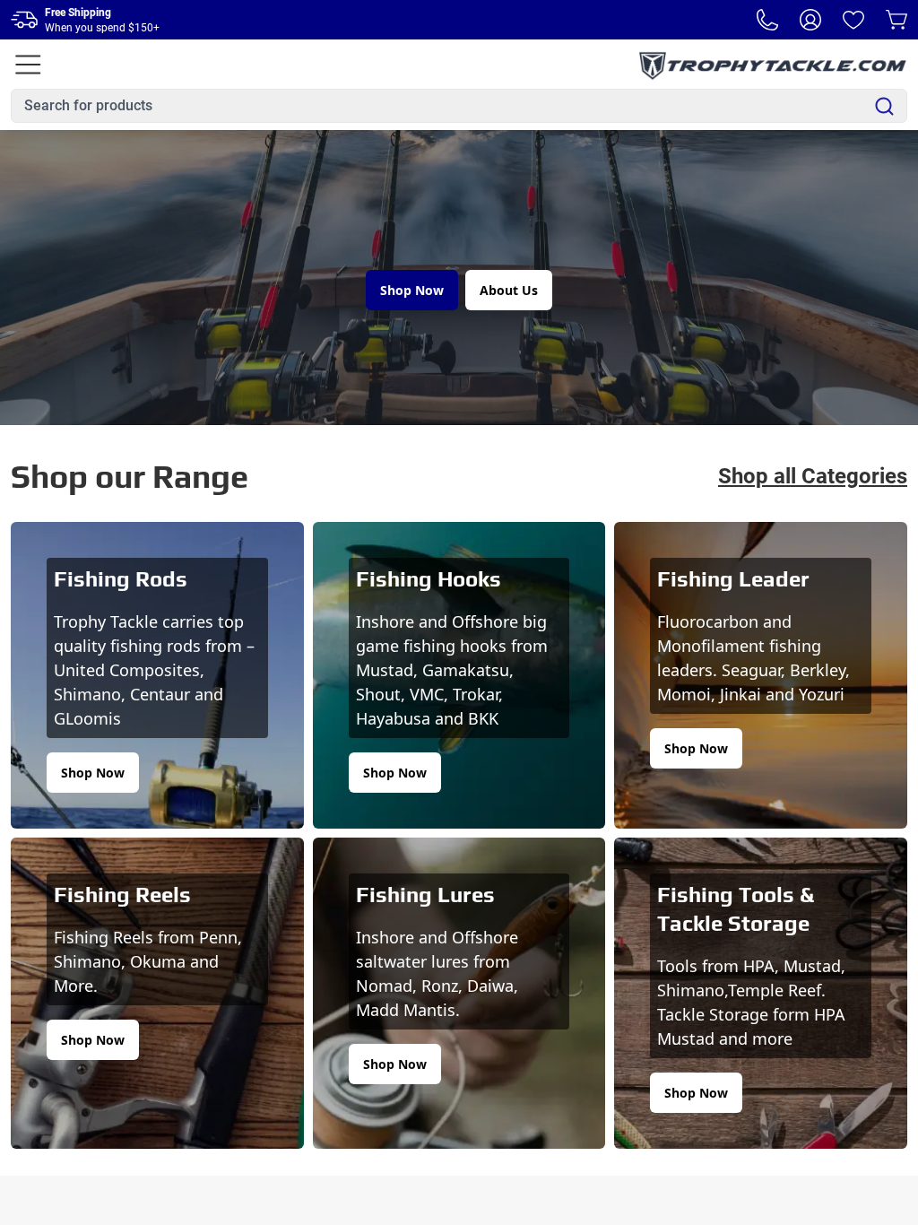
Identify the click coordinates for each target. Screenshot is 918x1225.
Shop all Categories (812, 476)
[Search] (884, 106)
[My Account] (810, 19)
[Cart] (896, 19)
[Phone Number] (767, 19)
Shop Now (412, 290)
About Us (509, 290)
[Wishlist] (853, 19)
